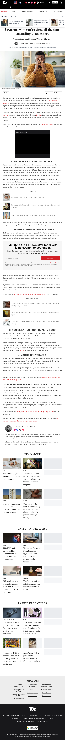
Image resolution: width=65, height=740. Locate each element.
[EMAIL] (20, 429)
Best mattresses (32, 696)
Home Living (30, 7)
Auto (45, 7)
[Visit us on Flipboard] (35, 3)
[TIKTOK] (23, 429)
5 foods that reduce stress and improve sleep (29, 294)
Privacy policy (17, 718)
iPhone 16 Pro (18, 686)
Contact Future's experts (29, 715)
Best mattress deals (47, 690)
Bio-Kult (38, 115)
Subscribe (54, 2)
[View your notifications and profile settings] (49, 2)
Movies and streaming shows (18, 694)
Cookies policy (28, 718)
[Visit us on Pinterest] (26, 3)
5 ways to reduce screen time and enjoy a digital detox (35, 411)
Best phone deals (46, 686)
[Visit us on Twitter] (23, 3)
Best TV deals (46, 693)
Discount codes (46, 696)
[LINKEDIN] (17, 429)
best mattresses (47, 124)
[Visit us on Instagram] (32, 3)
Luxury (39, 7)
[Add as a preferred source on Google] (32, 728)
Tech (15, 7)
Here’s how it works (51, 47)
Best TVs (32, 690)
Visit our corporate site (52, 734)
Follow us (50, 92)
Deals (13, 11)
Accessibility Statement (11, 715)
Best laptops (32, 686)
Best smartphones (32, 693)
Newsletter (58, 92)
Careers (50, 718)
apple (22, 350)
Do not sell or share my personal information (32, 721)
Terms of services (25, 262)
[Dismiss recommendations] (63, 17)
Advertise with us (40, 718)
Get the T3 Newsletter (26, 11)
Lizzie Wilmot (24, 43)
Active (22, 7)
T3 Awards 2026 (43, 11)
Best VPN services (18, 698)
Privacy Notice (53, 262)
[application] (32, 144)
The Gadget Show (58, 11)
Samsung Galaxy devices (18, 690)
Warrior (5, 115)
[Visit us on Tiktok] (38, 3)
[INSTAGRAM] (15, 429)
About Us (43, 715)
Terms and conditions (54, 715)
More (51, 7)
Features (48, 43)
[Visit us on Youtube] (29, 3)
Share (7, 92)
